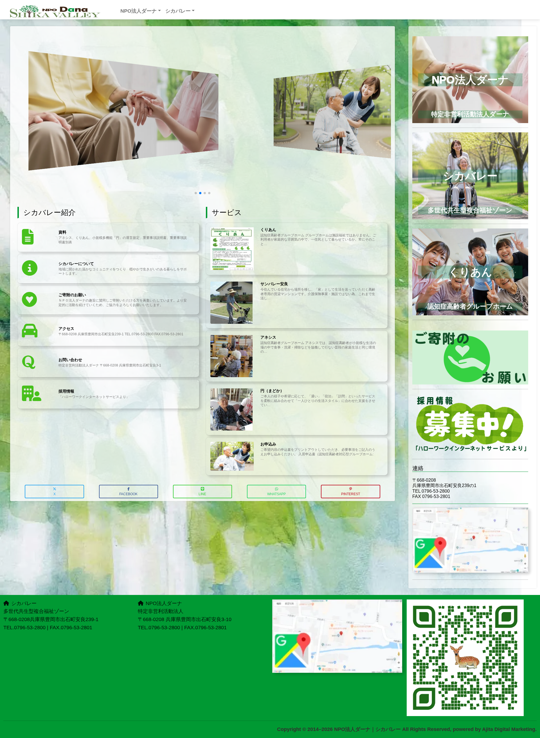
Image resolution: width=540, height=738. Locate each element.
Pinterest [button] (350, 494)
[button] (196, 193)
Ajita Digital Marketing (508, 729)
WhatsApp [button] (276, 494)
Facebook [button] (128, 494)
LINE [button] (202, 494)
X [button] (54, 494)
